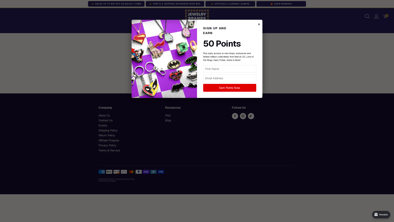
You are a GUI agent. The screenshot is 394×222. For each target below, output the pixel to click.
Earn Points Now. (229, 88)
